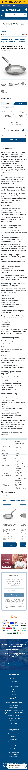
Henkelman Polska (13, 686)
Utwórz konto (13, 739)
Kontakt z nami (13, 720)
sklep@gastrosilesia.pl (14, 756)
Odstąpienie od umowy (13, 741)
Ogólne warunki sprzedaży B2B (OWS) (13, 713)
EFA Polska (13, 691)
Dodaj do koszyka (15, 139)
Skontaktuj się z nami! (14, 664)
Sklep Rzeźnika (13, 678)
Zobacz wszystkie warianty (9, 544)
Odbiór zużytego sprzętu (14, 718)
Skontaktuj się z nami (5, 5)
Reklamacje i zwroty (14, 705)
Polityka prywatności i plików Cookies (14, 710)
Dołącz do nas (13, 723)
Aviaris (13, 689)
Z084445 (21, 116)
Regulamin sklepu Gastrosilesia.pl (14, 702)
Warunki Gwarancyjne (13, 715)
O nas (13, 5)
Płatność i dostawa (13, 707)
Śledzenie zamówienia (13, 734)
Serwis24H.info (13, 684)
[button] (2, 135)
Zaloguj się (13, 736)
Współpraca (14, 726)
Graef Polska (14, 681)
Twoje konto (14, 730)
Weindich (14, 694)
